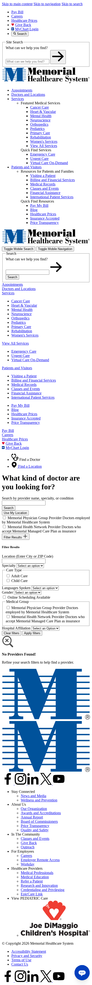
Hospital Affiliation (16, 628)
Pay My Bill (20, 405)
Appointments (21, 90)
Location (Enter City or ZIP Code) (27, 556)
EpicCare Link (32, 894)
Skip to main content (17, 4)
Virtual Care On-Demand (30, 360)
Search (12, 277)
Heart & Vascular (24, 305)
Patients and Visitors (26, 167)
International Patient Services (32, 397)
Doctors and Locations (28, 94)
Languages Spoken (16, 588)
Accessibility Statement (28, 951)
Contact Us (19, 964)
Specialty (9, 566)
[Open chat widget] (82, 972)
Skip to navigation (47, 4)
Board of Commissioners (39, 821)
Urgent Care (20, 356)
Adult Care (19, 576)
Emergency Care (23, 351)
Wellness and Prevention (39, 800)
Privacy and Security (26, 956)
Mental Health (22, 310)
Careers (17, 16)
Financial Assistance (26, 393)
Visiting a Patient (24, 376)
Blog (15, 410)
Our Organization (34, 809)
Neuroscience (21, 314)
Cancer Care (20, 301)
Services (17, 99)
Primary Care (21, 327)
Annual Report (32, 817)
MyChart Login (26, 29)
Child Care (19, 581)
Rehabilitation (21, 331)
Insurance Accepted (26, 418)
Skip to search (72, 4)
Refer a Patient (32, 881)
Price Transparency (25, 423)
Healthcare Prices (24, 20)
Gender (7, 592)
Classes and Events (25, 389)
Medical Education (35, 877)
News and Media (33, 796)
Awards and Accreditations (41, 813)
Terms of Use (21, 960)
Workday (27, 864)
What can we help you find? (27, 48)
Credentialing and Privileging (42, 890)
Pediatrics (18, 322)
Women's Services (24, 335)
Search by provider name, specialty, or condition (38, 498)
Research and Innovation (39, 885)
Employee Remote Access (40, 860)
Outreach (27, 847)
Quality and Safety (35, 830)
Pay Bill (17, 12)
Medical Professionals (37, 873)
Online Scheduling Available (29, 597)
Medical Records (24, 385)
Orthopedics (20, 318)
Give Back (23, 25)
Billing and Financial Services (33, 380)
